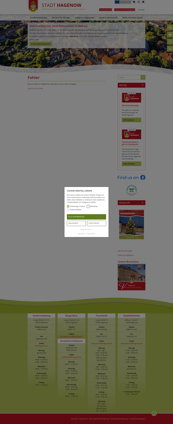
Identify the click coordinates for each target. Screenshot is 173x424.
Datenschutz (91, 233)
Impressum (81, 233)
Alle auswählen (76, 217)
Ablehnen (73, 223)
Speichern (94, 223)
